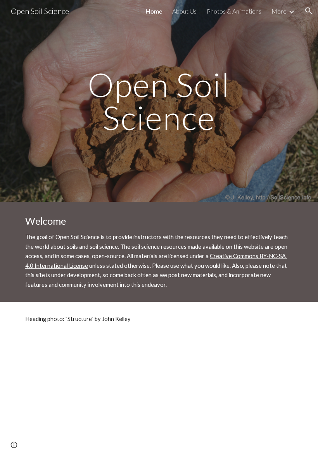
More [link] (279, 11)
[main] (159, 101)
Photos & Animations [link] (234, 11)
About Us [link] (184, 11)
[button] (308, 11)
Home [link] (153, 11)
